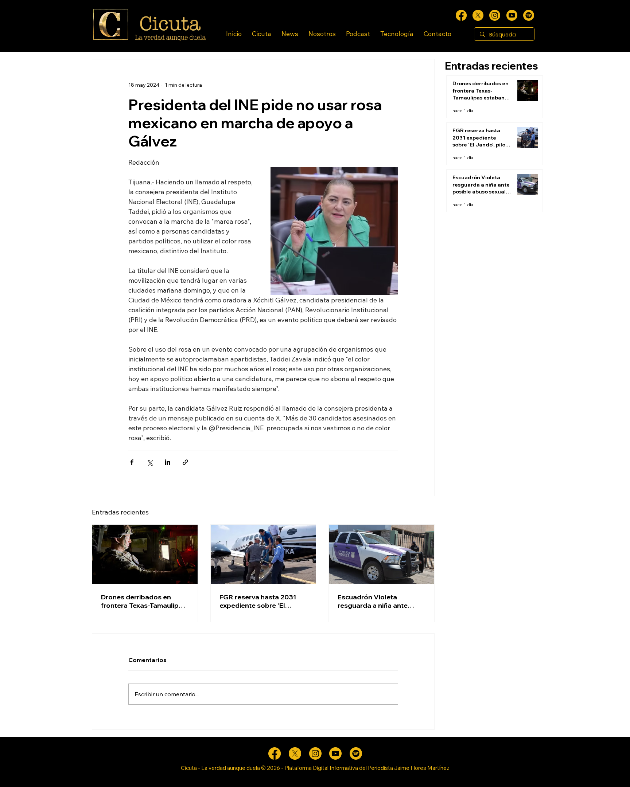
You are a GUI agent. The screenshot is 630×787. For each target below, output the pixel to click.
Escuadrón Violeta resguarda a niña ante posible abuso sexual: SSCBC (373, 601)
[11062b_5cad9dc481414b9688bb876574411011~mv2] (528, 15)
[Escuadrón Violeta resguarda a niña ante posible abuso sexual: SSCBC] (381, 554)
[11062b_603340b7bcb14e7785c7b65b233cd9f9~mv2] (494, 15)
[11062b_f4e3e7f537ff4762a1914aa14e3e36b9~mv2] (461, 15)
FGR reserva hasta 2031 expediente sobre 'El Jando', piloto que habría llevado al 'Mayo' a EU (259, 601)
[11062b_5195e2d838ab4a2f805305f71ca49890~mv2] (477, 15)
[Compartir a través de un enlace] (185, 462)
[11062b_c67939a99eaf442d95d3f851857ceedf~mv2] (511, 15)
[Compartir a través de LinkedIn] (167, 462)
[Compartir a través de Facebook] (131, 462)
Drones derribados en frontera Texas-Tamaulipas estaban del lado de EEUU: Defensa (143, 601)
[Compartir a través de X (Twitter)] (149, 462)
